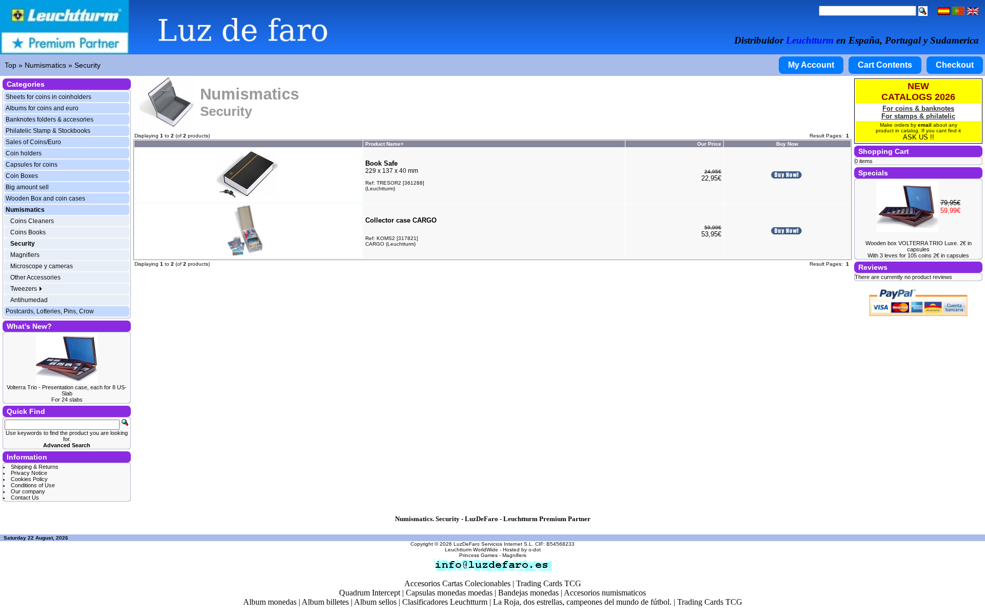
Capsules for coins (31, 164)
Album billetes (325, 602)
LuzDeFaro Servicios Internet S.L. (494, 544)
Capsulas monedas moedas (449, 592)
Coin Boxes (22, 176)
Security (87, 65)
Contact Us (25, 497)
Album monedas (270, 602)
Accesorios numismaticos (605, 592)
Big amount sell (27, 187)
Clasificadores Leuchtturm (444, 602)
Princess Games (478, 555)
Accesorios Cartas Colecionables (457, 583)
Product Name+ (384, 144)
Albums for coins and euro (42, 108)
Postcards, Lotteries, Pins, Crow (50, 311)
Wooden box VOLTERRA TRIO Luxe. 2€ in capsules (918, 246)
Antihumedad (29, 300)
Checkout (955, 65)
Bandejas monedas (528, 592)
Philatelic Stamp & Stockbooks (48, 130)
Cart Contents (885, 65)
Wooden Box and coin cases (45, 198)
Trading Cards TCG (548, 583)
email (925, 125)
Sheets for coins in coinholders (48, 97)
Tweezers (24, 288)
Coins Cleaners (32, 221)
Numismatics (45, 65)
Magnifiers (25, 255)
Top (10, 65)
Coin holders (24, 153)
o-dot (534, 549)
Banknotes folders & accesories (49, 119)
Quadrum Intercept (369, 592)
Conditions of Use (33, 485)
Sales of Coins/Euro (33, 142)
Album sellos (375, 602)
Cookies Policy (29, 479)
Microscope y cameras (41, 266)
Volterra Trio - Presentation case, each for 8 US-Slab (67, 390)
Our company (28, 491)
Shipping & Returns (34, 467)
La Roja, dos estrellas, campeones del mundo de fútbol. (582, 602)
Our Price (709, 144)
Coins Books (28, 232)
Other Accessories (35, 277)
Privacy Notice (29, 473)
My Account (811, 65)
